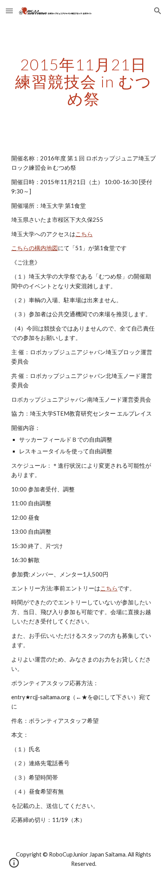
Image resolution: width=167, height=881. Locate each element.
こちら (84, 234)
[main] (83, 81)
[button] (9, 10)
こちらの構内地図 (34, 248)
